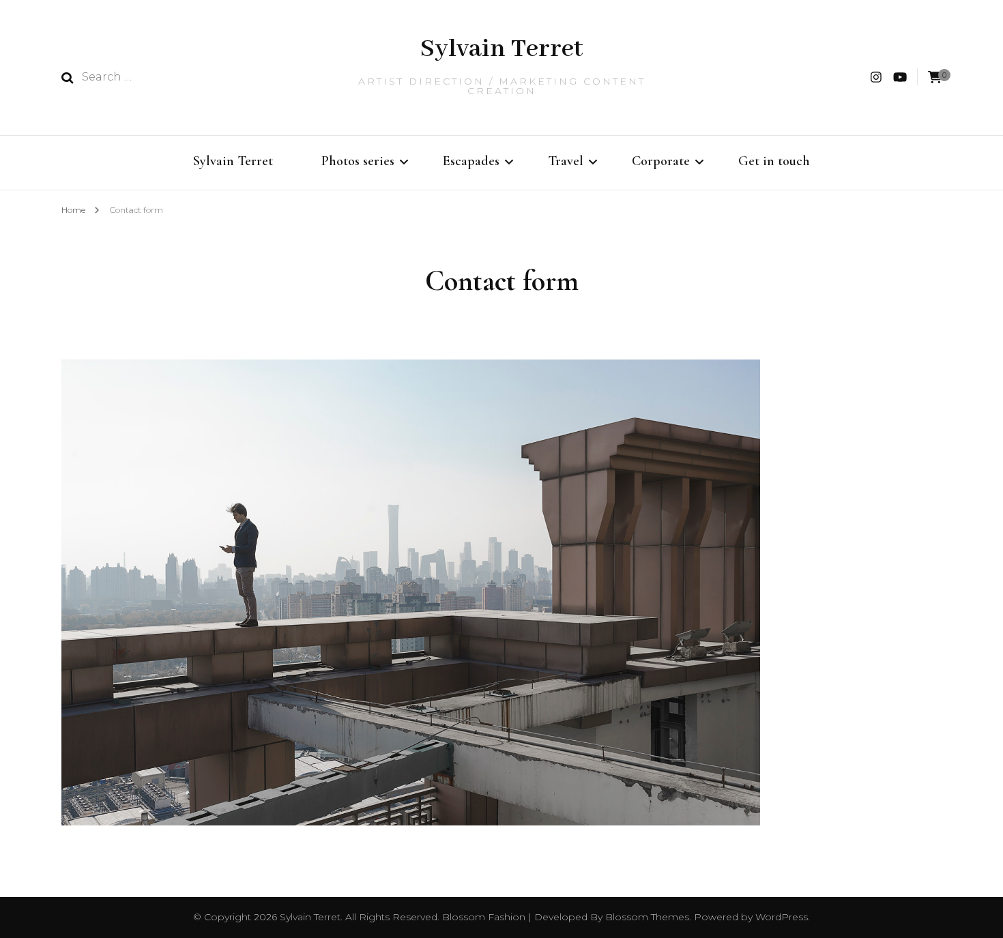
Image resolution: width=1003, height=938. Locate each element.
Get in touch (774, 161)
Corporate (661, 161)
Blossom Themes (645, 917)
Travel (565, 161)
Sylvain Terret (501, 49)
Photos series (357, 161)
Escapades (471, 161)
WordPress (781, 917)
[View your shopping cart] (935, 77)
